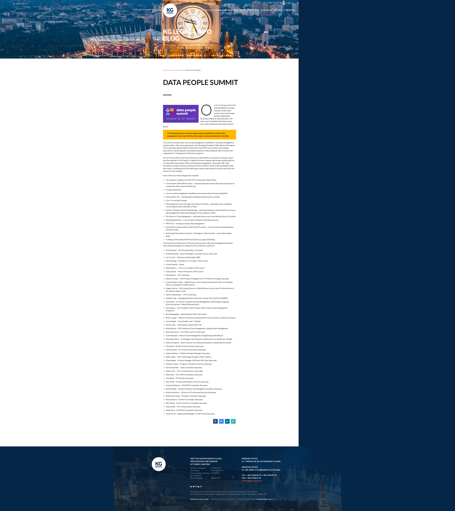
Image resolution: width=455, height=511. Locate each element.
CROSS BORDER (252, 10)
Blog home (167, 70)
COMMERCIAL (289, 10)
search (290, 4)
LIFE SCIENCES (266, 10)
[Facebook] (196, 486)
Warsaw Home (220, 10)
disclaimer (204, 499)
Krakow (208, 10)
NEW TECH (277, 10)
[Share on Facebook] (215, 423)
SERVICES (199, 10)
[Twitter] (194, 486)
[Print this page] (233, 423)
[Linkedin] (191, 486)
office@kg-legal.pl (252, 481)
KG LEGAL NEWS (178, 70)
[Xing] (201, 486)
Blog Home (233, 10)
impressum (194, 499)
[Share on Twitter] (221, 423)
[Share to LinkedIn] (227, 423)
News (242, 10)
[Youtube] (198, 486)
